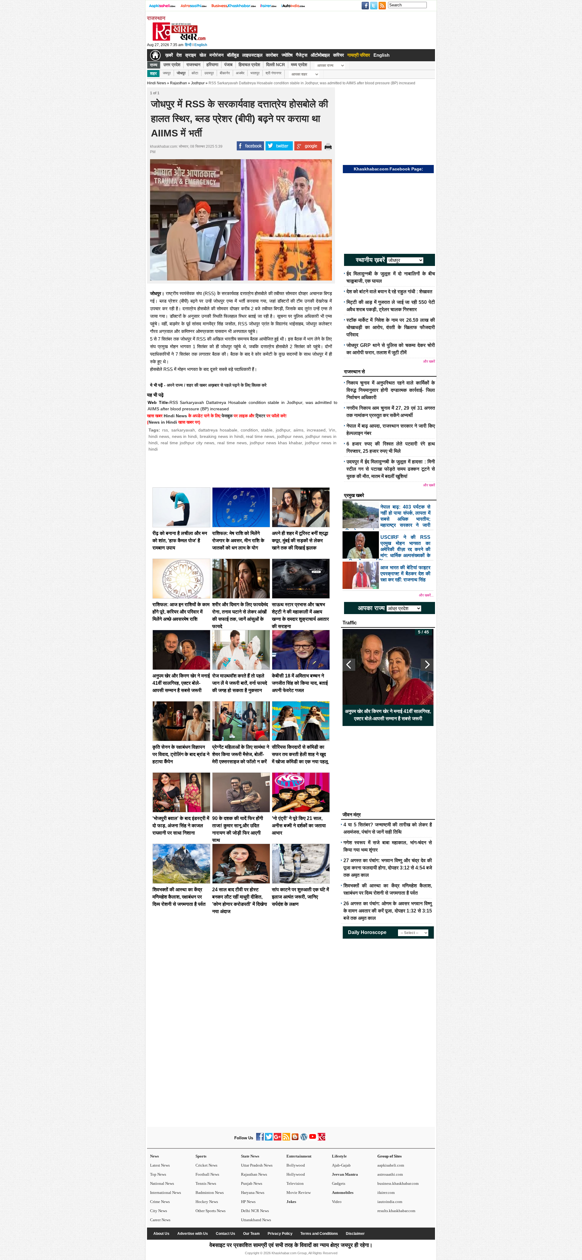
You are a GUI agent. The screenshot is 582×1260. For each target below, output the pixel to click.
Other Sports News (211, 1210)
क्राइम (190, 55)
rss (165, 430)
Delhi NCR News (255, 1210)
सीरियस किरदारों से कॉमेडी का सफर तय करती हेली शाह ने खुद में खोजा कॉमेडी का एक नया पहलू (300, 754)
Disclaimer (355, 1233)
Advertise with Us (192, 1233)
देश (179, 55)
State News (250, 1156)
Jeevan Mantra (345, 1174)
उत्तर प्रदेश (171, 64)
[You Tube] (312, 1139)
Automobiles (342, 1192)
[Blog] (295, 1139)
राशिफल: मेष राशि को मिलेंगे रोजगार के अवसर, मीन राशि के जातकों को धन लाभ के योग (238, 540)
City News (158, 1210)
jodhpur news (290, 436)
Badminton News (210, 1192)
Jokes (291, 1201)
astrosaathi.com (390, 1174)
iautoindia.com (389, 1201)
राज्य (153, 64)
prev (349, 665)
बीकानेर (225, 73)
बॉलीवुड (233, 55)
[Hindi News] (179, 39)
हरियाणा (212, 64)
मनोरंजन (216, 55)
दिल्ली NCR (275, 64)
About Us (161, 1233)
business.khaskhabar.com (398, 1183)
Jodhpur (198, 83)
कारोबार (272, 55)
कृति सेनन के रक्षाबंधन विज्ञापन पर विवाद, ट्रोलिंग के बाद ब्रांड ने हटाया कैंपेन (180, 754)
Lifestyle (339, 1156)
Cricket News (206, 1165)
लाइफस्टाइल (252, 55)
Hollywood (295, 1174)
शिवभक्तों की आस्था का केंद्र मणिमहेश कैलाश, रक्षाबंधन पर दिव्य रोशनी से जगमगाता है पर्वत (179, 897)
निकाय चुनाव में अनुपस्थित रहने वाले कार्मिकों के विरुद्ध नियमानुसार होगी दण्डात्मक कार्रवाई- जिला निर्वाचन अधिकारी (390, 390)
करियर (338, 55)
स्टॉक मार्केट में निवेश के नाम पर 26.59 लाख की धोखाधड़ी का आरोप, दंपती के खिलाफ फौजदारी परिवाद (390, 327)
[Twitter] (269, 1139)
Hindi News (156, 83)
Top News (158, 1174)
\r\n (332, 430)
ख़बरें (169, 55)
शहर (153, 73)
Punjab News (251, 1183)
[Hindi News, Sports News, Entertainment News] (155, 55)
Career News (160, 1220)
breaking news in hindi (221, 436)
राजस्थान (193, 64)
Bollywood (295, 1165)
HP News (248, 1201)
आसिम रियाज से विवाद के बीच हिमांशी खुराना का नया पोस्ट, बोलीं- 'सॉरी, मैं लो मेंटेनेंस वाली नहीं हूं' (388, 715)
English (200, 45)
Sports (201, 1156)
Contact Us (225, 1233)
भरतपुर (254, 73)
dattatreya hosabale (217, 430)
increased (316, 430)
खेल (202, 55)
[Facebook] (260, 1139)
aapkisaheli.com (390, 1165)
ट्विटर (260, 415)
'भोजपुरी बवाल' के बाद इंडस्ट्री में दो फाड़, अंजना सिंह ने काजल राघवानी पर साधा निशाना (180, 825)
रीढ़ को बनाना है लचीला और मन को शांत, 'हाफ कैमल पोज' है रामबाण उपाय (179, 540)
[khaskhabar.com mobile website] (321, 1139)
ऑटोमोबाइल (320, 55)
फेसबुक (227, 415)
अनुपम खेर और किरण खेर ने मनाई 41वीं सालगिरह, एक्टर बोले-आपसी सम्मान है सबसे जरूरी (181, 683)
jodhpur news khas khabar (276, 442)
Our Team (251, 1233)
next (427, 665)
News (154, 1156)
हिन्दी (188, 45)
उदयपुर (209, 73)
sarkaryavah (183, 430)
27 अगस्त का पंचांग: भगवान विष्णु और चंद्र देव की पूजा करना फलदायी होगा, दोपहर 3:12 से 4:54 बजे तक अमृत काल (387, 868)
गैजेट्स (301, 55)
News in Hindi (163, 422)
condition (249, 430)
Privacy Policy (280, 1233)
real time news (260, 436)
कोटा (195, 73)
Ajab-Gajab (341, 1165)
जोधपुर (181, 73)
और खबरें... (426, 595)
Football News (207, 1174)
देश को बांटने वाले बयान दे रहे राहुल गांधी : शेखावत (389, 291)
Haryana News (252, 1192)
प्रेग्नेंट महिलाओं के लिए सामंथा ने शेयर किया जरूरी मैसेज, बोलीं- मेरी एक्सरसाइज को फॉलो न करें (240, 754)
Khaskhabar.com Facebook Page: (388, 168)
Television (295, 1183)
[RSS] (286, 1139)
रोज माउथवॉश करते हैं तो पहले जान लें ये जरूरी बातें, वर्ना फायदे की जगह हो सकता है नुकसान (239, 683)
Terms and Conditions (319, 1233)
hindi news (159, 436)
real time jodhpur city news (187, 442)
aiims (298, 430)
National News (162, 1183)
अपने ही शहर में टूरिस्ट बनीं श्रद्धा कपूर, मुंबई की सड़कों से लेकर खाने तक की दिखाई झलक (300, 540)
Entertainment (298, 1156)
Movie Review (298, 1192)
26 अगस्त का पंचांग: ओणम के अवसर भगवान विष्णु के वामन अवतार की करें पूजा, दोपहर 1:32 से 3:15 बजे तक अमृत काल (387, 911)
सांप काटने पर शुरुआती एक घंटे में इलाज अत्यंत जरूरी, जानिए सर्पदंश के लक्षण (300, 897)
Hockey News (207, 1201)
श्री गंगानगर (273, 73)
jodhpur (283, 430)
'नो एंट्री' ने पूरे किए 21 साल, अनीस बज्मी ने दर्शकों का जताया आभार (299, 825)
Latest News (160, 1165)
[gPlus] (277, 1139)
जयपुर (167, 73)
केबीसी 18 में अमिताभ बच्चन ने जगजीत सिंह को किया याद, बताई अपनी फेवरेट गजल (300, 683)
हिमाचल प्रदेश (249, 64)
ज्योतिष (287, 55)
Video (337, 1201)
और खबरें (429, 361)
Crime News (160, 1201)
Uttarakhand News (256, 1220)
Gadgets (338, 1183)
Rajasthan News (254, 1174)
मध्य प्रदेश (299, 64)
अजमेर (240, 73)
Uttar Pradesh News (257, 1165)
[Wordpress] (304, 1139)
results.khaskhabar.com (396, 1210)
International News (165, 1192)
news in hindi (184, 436)
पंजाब (228, 64)
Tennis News (206, 1183)
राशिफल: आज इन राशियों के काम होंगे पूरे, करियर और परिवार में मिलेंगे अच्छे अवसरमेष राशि (180, 612)
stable (267, 430)
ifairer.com (386, 1192)
